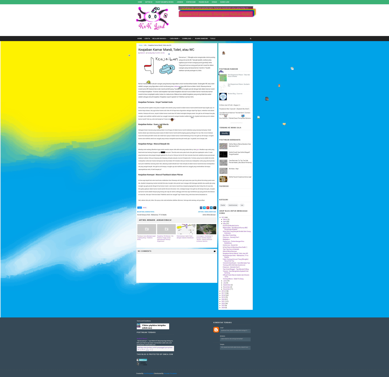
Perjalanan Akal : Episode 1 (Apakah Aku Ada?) (234, 109)
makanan (177, 86)
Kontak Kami (191, 2)
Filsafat (223, 205)
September (227, 285)
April (225, 221)
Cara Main (174, 38)
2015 (223, 217)
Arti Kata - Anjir (234, 169)
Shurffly (225, 133)
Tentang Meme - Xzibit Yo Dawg (233, 279)
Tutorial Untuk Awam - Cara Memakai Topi (236, 263)
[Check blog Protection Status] (142, 360)
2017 (223, 293)
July (224, 283)
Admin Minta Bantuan (230, 251)
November (226, 287)
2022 (223, 303)
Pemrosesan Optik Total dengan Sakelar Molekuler (185, 237)
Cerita (147, 38)
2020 (223, 299)
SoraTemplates (149, 373)
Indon (173, 119)
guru (197, 149)
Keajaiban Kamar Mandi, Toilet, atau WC (235, 253)
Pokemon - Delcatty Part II (231, 267)
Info (145, 45)
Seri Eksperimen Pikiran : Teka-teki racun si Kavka (239, 75)
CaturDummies (233, 205)
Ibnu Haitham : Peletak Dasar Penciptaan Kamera (235, 118)
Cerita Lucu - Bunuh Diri (230, 245)
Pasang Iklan (204, 2)
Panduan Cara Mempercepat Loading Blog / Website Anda (146, 237)
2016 (223, 291)
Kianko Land (224, 2)
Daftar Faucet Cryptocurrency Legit (240, 177)
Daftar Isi (148, 2)
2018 (223, 295)
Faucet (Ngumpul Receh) (164, 2)
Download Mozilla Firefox (231, 225)
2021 (223, 301)
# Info (144, 207)
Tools (212, 38)
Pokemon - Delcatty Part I (231, 237)
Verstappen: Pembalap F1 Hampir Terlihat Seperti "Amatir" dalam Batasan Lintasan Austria (205, 238)
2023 (223, 305)
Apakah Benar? (142, 339)
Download (186, 38)
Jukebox (180, 2)
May (224, 223)
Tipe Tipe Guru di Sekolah (231, 249)
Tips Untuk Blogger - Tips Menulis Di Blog (236, 269)
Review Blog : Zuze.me (235, 93)
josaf (221, 328)
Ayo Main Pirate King (229, 235)
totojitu (222, 344)
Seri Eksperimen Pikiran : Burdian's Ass (239, 85)
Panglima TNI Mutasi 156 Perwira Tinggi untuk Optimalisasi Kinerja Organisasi (165, 238)
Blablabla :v (226, 239)
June (225, 281)
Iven (242, 205)
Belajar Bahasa (159, 38)
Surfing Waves (239, 122)
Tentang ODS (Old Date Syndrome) (234, 265)
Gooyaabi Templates (170, 373)
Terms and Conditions (144, 321)
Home (140, 2)
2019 (223, 297)
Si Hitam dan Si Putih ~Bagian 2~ (229, 105)
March (225, 219)
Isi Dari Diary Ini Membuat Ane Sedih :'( (235, 247)
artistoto (222, 336)
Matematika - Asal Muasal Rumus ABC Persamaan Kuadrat (235, 228)
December (226, 289)
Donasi (214, 2)
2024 (223, 307)
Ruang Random (201, 38)
